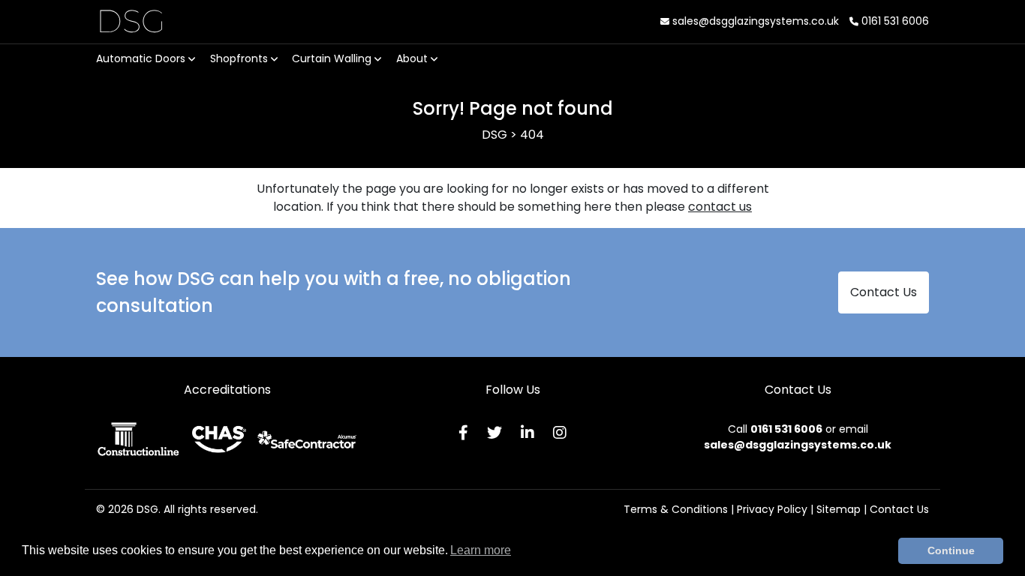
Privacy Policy (772, 509)
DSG (131, 21)
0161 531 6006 (893, 21)
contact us (720, 206)
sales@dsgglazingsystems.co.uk (754, 21)
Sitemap (838, 509)
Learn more (480, 550)
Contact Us (883, 292)
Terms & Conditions (676, 509)
